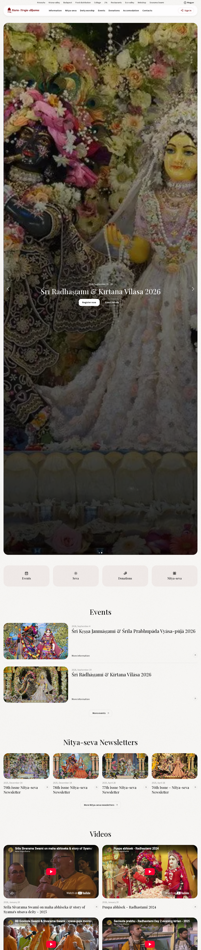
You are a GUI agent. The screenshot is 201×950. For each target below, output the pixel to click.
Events (101, 10)
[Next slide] (193, 289)
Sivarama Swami (157, 2)
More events (99, 713)
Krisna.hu (41, 2)
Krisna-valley (54, 2)
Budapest (67, 2)
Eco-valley (129, 2)
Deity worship (87, 10)
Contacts (147, 10)
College (97, 2)
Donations (114, 10)
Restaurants (116, 2)
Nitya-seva (71, 10)
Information (55, 10)
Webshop (142, 2)
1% (105, 2)
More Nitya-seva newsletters (99, 805)
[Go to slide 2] (101, 552)
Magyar (190, 2)
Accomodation (131, 10)
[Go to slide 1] (99, 552)
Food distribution (83, 2)
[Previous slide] (8, 289)
